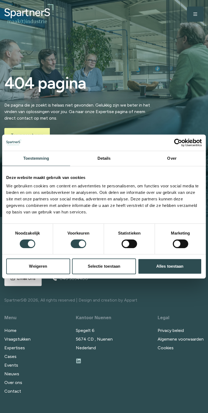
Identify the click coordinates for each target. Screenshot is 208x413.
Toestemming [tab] (36, 158)
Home (10, 330)
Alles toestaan (169, 266)
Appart (130, 300)
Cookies (166, 347)
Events (11, 365)
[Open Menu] (195, 14)
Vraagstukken (17, 339)
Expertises (14, 347)
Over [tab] (171, 158)
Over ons (13, 382)
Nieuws (11, 373)
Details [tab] (104, 158)
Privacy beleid (171, 330)
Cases (10, 356)
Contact (12, 391)
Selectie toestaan (104, 266)
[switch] (78, 243)
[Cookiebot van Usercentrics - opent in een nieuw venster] (178, 143)
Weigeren (38, 266)
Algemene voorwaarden (181, 339)
